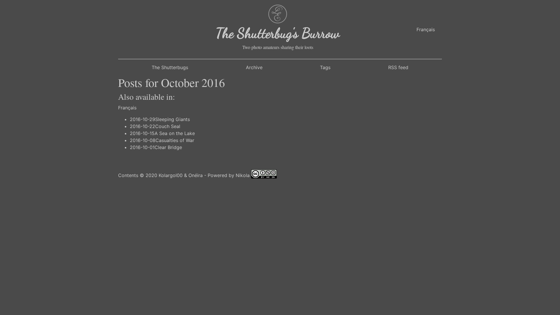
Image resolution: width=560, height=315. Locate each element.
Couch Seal (167, 126)
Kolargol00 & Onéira (181, 175)
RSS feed (398, 67)
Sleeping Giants (172, 119)
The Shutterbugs (170, 67)
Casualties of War (174, 140)
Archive (254, 67)
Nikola (243, 175)
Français (425, 29)
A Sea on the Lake (175, 133)
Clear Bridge (168, 147)
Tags (325, 67)
